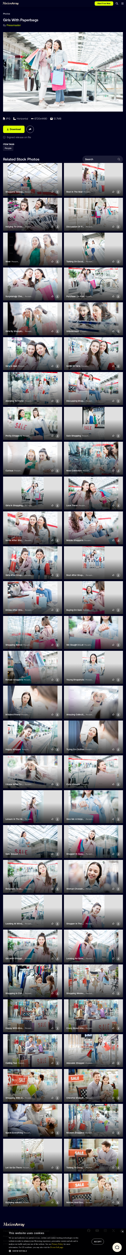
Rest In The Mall (74, 192)
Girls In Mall (11, 366)
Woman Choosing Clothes (79, 889)
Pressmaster (14, 25)
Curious (9, 470)
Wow (8, 261)
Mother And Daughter (77, 1202)
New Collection (74, 470)
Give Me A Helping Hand (78, 819)
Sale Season (12, 854)
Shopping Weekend (76, 993)
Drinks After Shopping (17, 610)
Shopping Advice (14, 645)
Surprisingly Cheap (15, 296)
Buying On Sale (74, 610)
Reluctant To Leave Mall (18, 889)
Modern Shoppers (75, 1133)
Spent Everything (14, 1133)
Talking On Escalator (76, 261)
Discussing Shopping (76, 401)
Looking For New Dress (77, 958)
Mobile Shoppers (74, 540)
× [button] (122, 1232)
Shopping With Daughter (18, 1098)
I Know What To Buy (16, 784)
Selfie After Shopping (16, 540)
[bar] (122, 3)
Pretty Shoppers (14, 436)
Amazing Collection (76, 714)
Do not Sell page (56, 1247)
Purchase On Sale (75, 296)
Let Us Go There (14, 1167)
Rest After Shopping (76, 575)
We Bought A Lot (74, 645)
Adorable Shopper (75, 1063)
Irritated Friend (13, 714)
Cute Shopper (73, 784)
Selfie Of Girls (73, 366)
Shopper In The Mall (76, 923)
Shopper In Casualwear (78, 854)
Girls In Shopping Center (18, 505)
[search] (117, 3)
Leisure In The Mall (15, 819)
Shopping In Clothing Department (22, 993)
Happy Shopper (13, 749)
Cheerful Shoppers (75, 1098)
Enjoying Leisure (14, 1202)
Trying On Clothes (75, 749)
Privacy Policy (57, 1244)
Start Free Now (103, 3)
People (8, 148)
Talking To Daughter (76, 1167)
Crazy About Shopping (77, 1028)
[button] (44, 1251)
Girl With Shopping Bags (18, 958)
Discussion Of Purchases (79, 226)
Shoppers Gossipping (16, 192)
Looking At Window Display (19, 923)
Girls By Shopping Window (19, 331)
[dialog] (63, 1241)
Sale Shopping (73, 436)
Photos (6, 14)
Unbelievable (72, 331)
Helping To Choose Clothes (19, 226)
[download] (57, 192)
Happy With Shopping (17, 1028)
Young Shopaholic (75, 679)
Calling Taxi (11, 1063)
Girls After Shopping (16, 575)
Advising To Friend (15, 401)
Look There (72, 505)
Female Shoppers (14, 679)
